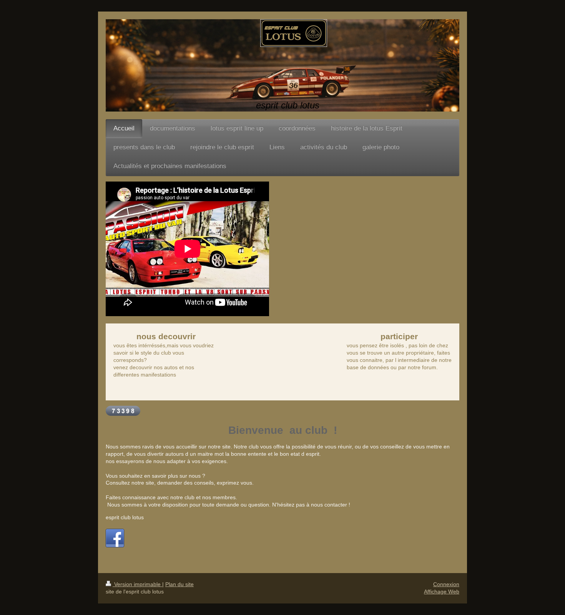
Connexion (446, 584)
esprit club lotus (125, 517)
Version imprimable (137, 584)
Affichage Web (441, 591)
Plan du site (179, 584)
